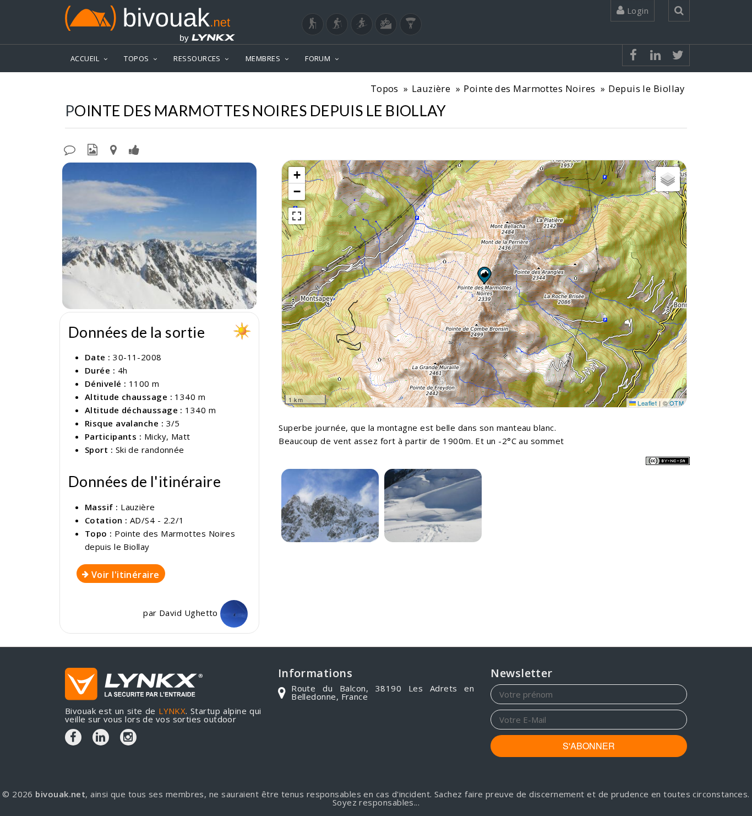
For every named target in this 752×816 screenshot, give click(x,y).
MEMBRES (263, 58)
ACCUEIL (84, 58)
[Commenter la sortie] (69, 149)
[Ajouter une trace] (113, 149)
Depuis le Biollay (646, 88)
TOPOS (136, 58)
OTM (676, 402)
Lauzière (431, 88)
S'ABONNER (589, 745)
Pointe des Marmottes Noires (529, 88)
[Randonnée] (313, 24)
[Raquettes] (337, 24)
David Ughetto (189, 612)
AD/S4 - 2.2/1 (157, 520)
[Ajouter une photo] (92, 149)
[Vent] (330, 505)
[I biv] (71, 174)
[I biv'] (134, 149)
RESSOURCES (197, 58)
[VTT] (386, 24)
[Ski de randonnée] (362, 24)
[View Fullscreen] (296, 216)
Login (636, 10)
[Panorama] (159, 236)
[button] (484, 275)
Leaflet (646, 402)
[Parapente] (411, 24)
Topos (384, 88)
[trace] (433, 505)
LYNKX (172, 710)
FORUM (317, 58)
